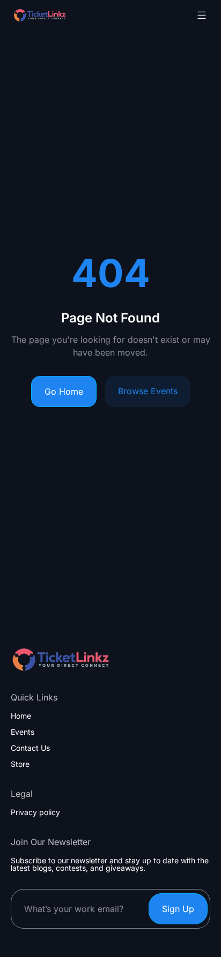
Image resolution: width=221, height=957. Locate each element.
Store (20, 764)
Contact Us (30, 748)
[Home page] (66, 15)
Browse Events (148, 391)
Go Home (64, 391)
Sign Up (178, 908)
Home (21, 716)
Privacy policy (35, 812)
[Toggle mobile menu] (201, 15)
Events (22, 732)
